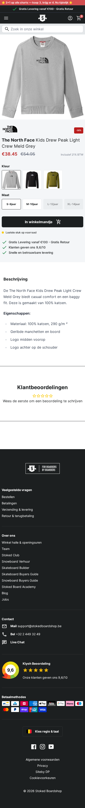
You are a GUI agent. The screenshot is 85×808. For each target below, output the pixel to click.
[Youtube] (51, 746)
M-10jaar (32, 204)
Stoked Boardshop (48, 791)
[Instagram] (42, 746)
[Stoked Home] (42, 18)
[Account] (70, 18)
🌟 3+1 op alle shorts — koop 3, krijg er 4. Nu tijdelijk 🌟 (37, 2)
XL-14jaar (73, 204)
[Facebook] (33, 746)
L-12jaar (53, 204)
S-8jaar (11, 204)
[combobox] (42, 29)
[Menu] (6, 18)
